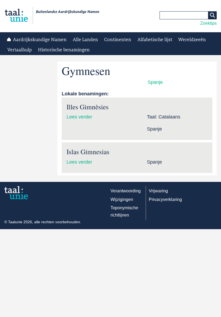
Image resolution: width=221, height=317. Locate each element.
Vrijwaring (158, 191)
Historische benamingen (64, 50)
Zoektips (208, 23)
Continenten (117, 39)
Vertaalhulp (19, 50)
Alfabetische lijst (154, 39)
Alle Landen (85, 39)
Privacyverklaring (165, 199)
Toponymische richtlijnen (124, 211)
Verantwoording (125, 191)
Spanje (155, 82)
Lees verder (79, 117)
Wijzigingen (121, 199)
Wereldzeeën (192, 39)
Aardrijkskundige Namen (40, 39)
